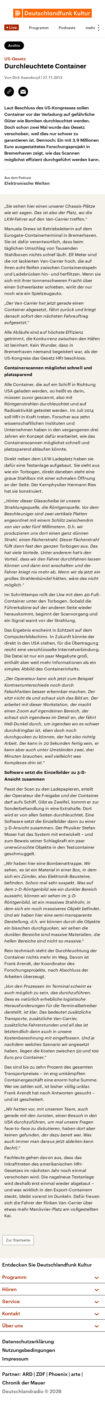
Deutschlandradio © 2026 (32, 1391)
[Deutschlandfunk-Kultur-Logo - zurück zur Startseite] (52, 13)
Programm (39, 27)
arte (77, 1374)
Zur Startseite (18, 1240)
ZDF (42, 1374)
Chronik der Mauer (23, 1383)
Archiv (14, 45)
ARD (28, 1374)
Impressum (15, 1359)
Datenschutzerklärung (28, 1341)
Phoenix (59, 1374)
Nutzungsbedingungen (28, 1350)
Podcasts (67, 27)
